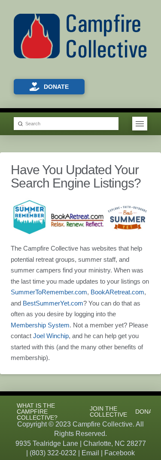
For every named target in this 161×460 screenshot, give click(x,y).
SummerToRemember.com (49, 292)
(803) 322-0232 (53, 453)
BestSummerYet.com (53, 303)
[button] (139, 123)
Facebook (119, 453)
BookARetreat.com (117, 292)
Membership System (40, 325)
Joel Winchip (51, 335)
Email (90, 453)
